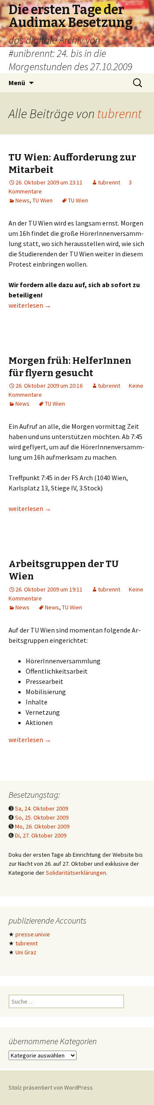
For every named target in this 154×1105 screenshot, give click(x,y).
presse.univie (32, 934)
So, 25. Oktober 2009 (41, 817)
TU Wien (43, 200)
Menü (17, 82)
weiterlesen (30, 305)
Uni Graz (25, 952)
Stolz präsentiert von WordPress (51, 1087)
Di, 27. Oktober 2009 (40, 835)
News (22, 200)
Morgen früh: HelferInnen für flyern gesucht (70, 367)
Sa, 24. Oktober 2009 (41, 808)
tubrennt (119, 113)
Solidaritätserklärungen (76, 872)
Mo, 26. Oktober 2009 (42, 826)
